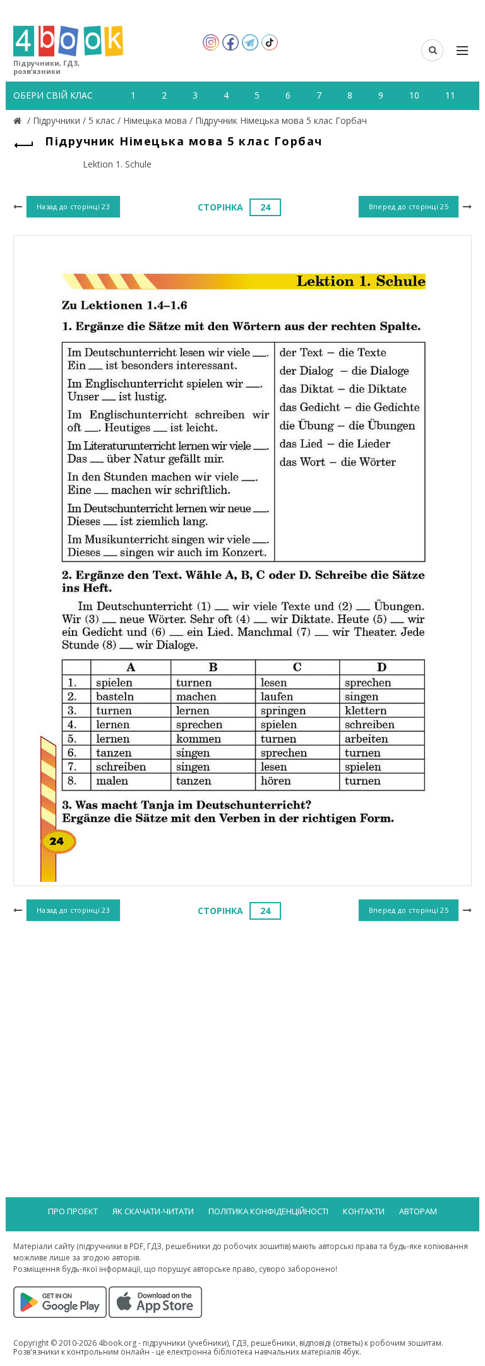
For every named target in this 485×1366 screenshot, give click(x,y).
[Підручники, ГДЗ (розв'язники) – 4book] (19, 120)
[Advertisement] (242, 1028)
